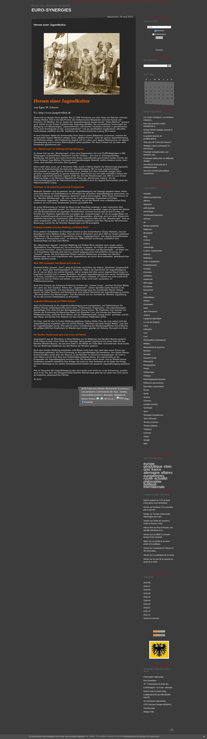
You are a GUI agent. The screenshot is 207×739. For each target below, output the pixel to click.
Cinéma (147, 240)
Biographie (148, 233)
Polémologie (149, 372)
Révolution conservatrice (154, 386)
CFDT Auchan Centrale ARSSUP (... (158, 704)
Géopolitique (149, 297)
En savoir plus (153, 736)
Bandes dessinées (151, 226)
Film (145, 294)
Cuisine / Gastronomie (153, 251)
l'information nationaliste (154, 677)
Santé (146, 394)
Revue (146, 390)
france (156, 469)
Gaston (146, 514)
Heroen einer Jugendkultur (50, 24)
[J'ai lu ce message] (204, 736)
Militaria (147, 344)
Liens (146, 326)
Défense (147, 254)
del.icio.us (108, 399)
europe (149, 464)
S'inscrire (160, 31)
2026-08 (147, 583)
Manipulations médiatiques (155, 340)
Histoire (147, 301)
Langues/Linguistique (152, 319)
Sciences (147, 401)
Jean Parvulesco (150, 311)
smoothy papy (149, 708)
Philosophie (148, 361)
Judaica (147, 315)
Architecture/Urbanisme (153, 215)
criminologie (149, 247)
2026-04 (147, 597)
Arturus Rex (148, 528)
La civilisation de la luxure (163, 555)
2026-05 (147, 593)
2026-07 (147, 586)
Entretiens (148, 276)
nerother (123, 392)
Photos (146, 369)
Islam (146, 308)
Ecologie (147, 269)
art (145, 222)
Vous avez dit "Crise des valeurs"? (158, 142)
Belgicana (148, 229)
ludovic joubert (150, 500)
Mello (146, 541)
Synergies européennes (153, 415)
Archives (147, 219)
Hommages (148, 304)
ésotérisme (148, 279)
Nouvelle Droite (150, 358)
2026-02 (147, 604)
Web (145, 444)
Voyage (147, 440)
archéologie (148, 211)
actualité (160, 478)
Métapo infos (149, 712)
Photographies (150, 365)
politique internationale (154, 485)
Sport (146, 411)
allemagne (152, 473)
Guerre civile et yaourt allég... (155, 691)
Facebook (88, 402)
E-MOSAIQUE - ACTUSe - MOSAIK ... (159, 688)
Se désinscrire (160, 34)
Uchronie (147, 433)
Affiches (147, 201)
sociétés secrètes (151, 404)
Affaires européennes (152, 197)
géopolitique (153, 466)
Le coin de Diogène (152, 322)
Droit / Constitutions (152, 261)
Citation (147, 244)
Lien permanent (88, 392)
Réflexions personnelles (154, 383)
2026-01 (147, 608)
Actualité (147, 194)
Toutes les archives (151, 618)
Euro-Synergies (51, 10)
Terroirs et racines (151, 422)
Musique (147, 351)
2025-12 (147, 611)
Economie (148, 272)
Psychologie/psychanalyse (154, 379)
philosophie (152, 482)
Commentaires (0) (104, 392)
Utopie (146, 436)
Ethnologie (148, 283)
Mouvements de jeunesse (154, 347)
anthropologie (149, 208)
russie (148, 478)
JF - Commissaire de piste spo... (157, 684)
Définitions (148, 258)
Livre (146, 333)
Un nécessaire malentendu (155, 701)
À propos (159, 50)
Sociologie (148, 408)
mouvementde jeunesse (91, 395)
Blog (145, 237)
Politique (147, 376)
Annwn (146, 507)
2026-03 (147, 600)
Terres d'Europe (150, 418)
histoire (92, 399)
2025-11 (147, 615)
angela (146, 521)
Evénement (148, 290)
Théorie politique (150, 426)
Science (147, 397)
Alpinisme (148, 204)
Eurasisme (148, 287)
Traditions (148, 429)
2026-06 (147, 590)
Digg (126, 399)
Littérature (148, 329)
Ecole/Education (150, 265)
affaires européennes (158, 474)
